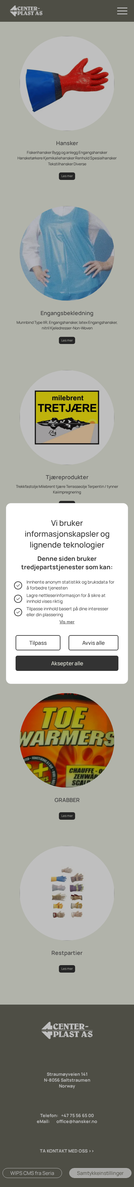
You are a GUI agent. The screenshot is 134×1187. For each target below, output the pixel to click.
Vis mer (67, 621)
